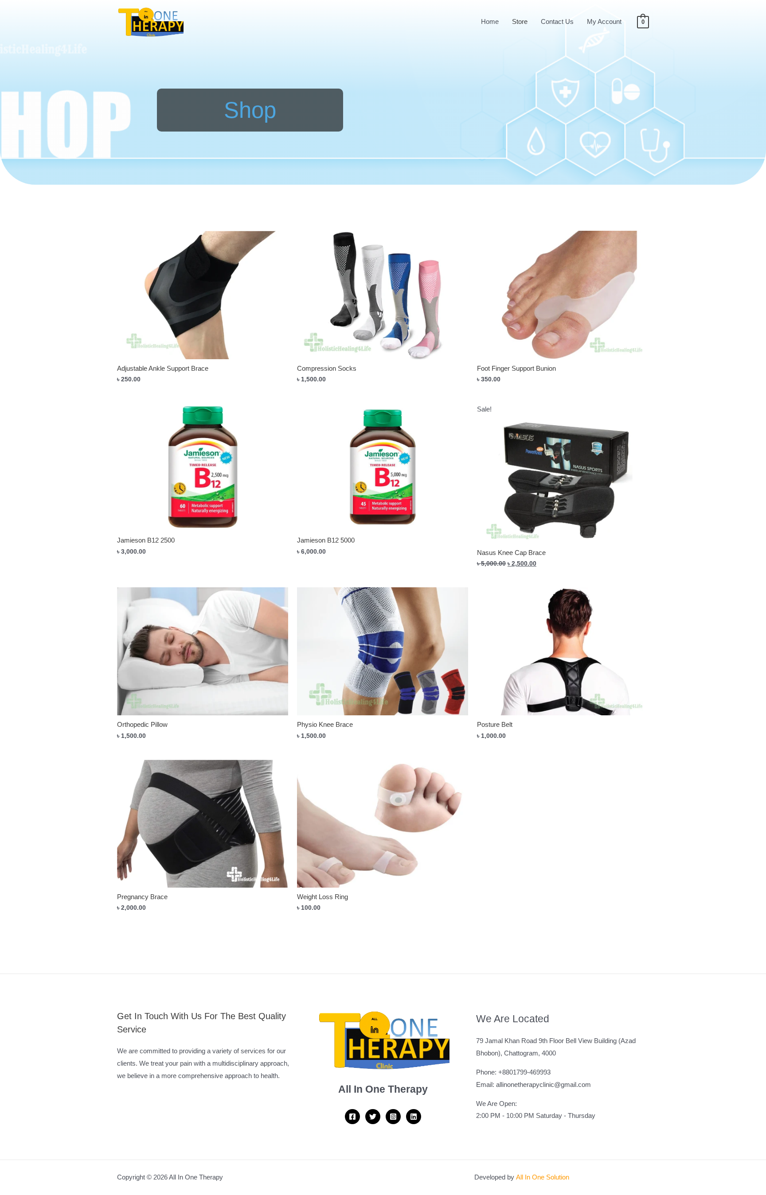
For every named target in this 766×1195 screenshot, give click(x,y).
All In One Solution (542, 1177)
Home (490, 21)
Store (520, 21)
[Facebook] (352, 1116)
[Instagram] (393, 1116)
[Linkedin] (413, 1116)
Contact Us (557, 21)
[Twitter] (372, 1116)
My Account (604, 21)
